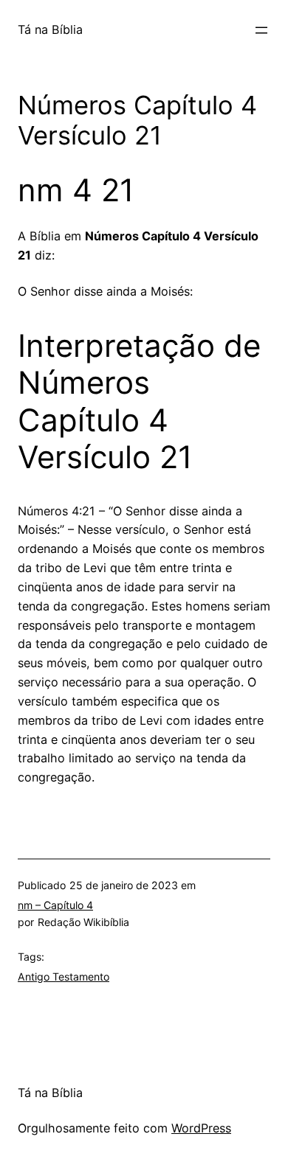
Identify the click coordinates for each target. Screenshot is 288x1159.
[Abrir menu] (261, 30)
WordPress (201, 1128)
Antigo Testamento (63, 976)
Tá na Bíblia (50, 29)
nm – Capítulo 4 (55, 905)
